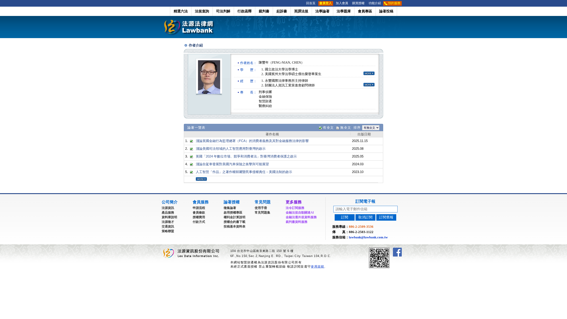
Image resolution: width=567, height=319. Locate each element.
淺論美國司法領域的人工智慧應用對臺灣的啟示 (231, 148)
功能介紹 (375, 3)
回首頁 (310, 3)
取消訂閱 (365, 217)
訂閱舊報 (386, 217)
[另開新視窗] (387, 249)
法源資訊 (168, 208)
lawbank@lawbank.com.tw (368, 237)
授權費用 (199, 217)
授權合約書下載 (234, 222)
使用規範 (317, 266)
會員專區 (365, 11)
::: (302, 3)
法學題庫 (344, 11)
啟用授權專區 (233, 212)
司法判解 (223, 11)
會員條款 (199, 212)
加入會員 (342, 3)
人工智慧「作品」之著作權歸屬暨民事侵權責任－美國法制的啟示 (244, 172)
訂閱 (344, 217)
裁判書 (264, 11)
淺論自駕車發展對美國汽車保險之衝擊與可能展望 (232, 164)
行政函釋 (244, 11)
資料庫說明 (169, 217)
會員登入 (325, 3)
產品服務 (168, 212)
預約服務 (394, 3)
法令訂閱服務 (295, 208)
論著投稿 (386, 11)
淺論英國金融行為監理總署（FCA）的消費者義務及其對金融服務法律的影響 (252, 141)
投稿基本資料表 (234, 226)
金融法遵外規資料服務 (301, 217)
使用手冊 (261, 208)
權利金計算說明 (234, 217)
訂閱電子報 (365, 201)
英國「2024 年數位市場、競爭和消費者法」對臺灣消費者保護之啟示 (246, 156)
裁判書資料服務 (296, 222)
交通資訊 (168, 226)
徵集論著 (230, 208)
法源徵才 (168, 222)
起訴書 (281, 11)
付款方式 (199, 222)
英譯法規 (301, 11)
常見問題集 (262, 212)
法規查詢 (202, 11)
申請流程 (199, 208)
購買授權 (358, 3)
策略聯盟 (168, 231)
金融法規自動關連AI (300, 212)
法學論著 (322, 11)
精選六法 (181, 11)
